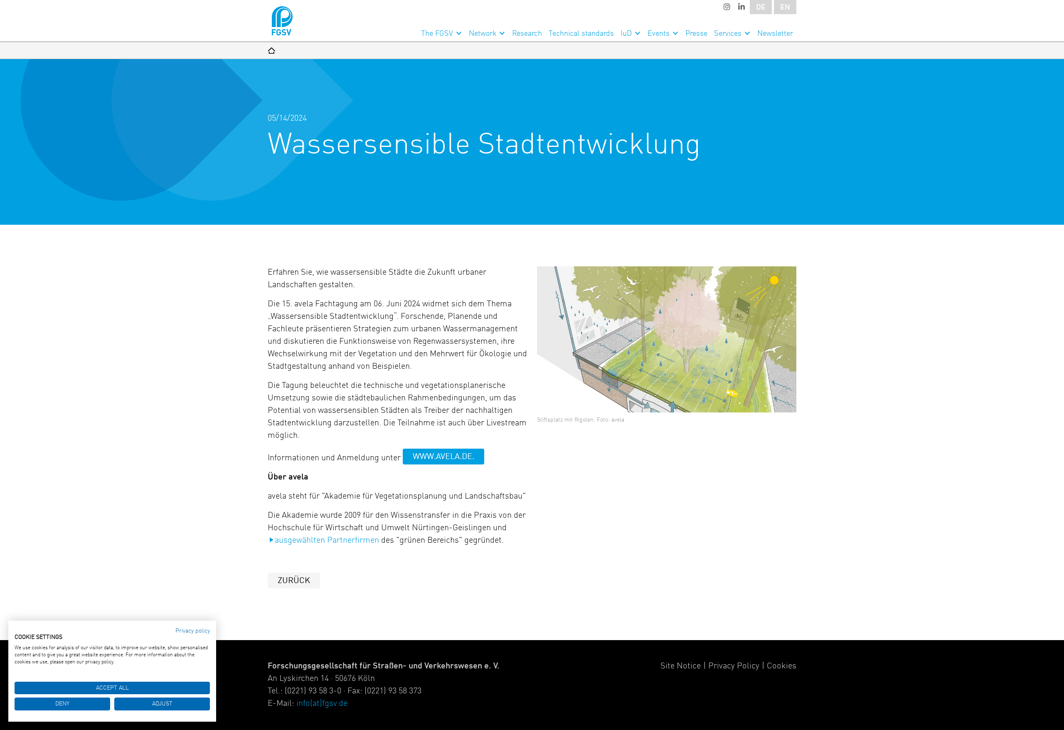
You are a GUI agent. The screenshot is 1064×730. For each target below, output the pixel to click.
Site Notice (680, 666)
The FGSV (437, 33)
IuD (626, 33)
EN (785, 7)
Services (727, 33)
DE (761, 7)
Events (659, 33)
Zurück (294, 581)
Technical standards (581, 33)
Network (482, 33)
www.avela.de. (443, 457)
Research (527, 33)
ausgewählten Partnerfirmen (327, 540)
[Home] (272, 50)
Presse (696, 33)
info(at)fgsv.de (321, 704)
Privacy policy (192, 631)
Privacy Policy (733, 666)
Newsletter (775, 33)
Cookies (781, 666)
